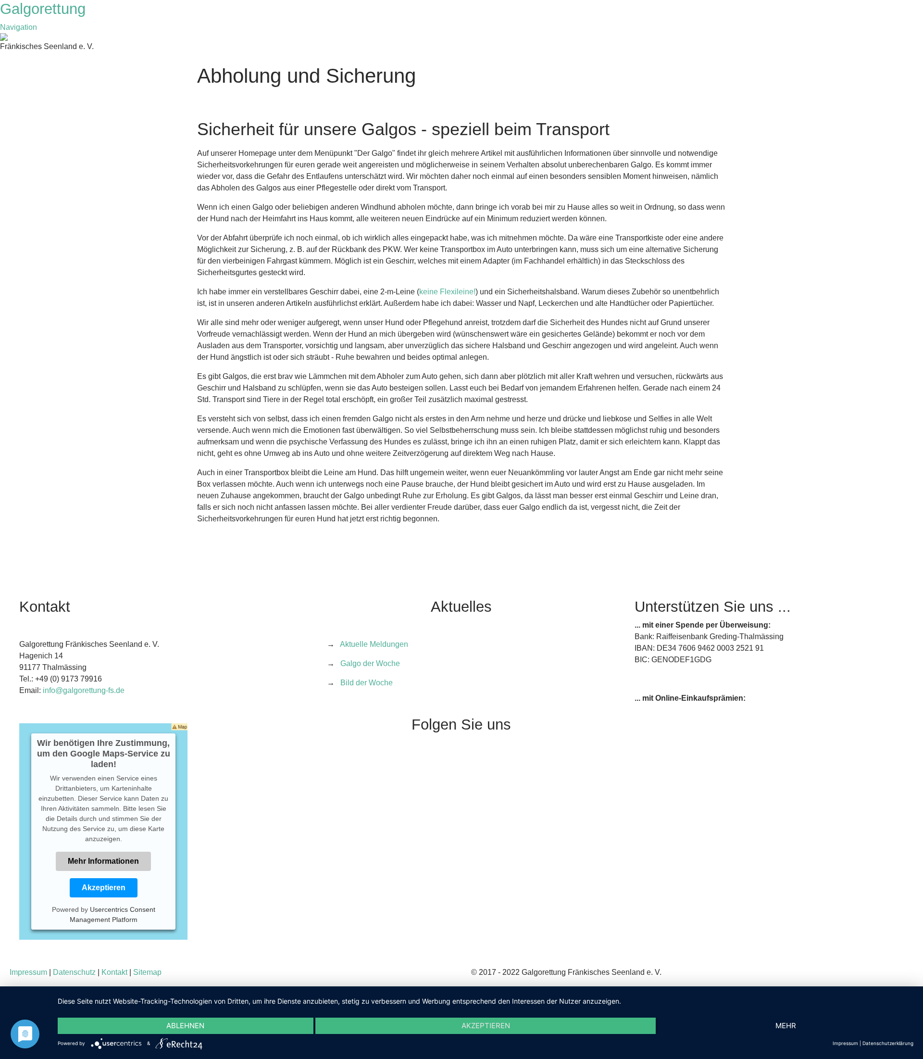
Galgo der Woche (370, 663)
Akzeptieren (103, 887)
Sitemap (147, 972)
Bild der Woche (366, 683)
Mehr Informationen (103, 861)
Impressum (28, 972)
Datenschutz (74, 972)
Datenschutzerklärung (887, 1043)
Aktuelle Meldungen (374, 644)
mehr (785, 1025)
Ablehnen (185, 1025)
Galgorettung (45, 8)
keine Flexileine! (447, 292)
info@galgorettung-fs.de (84, 690)
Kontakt (114, 972)
